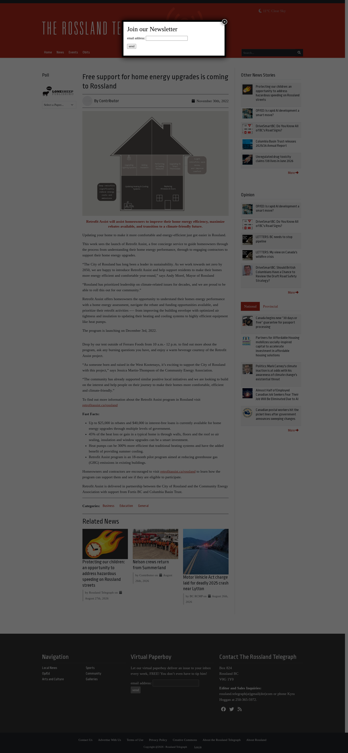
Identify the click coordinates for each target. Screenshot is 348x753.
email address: (136, 38)
